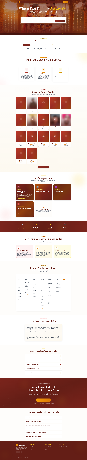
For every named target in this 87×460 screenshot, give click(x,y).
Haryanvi (49, 48)
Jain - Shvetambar (28, 289)
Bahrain (34, 279)
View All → (27, 294)
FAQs (46, 449)
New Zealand (35, 291)
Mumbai (42, 282)
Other (18, 299)
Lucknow (42, 291)
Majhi (41, 48)
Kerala (49, 292)
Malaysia (34, 290)
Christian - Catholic (28, 284)
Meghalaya (49, 298)
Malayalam (19, 293)
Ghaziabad (42, 305)
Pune (41, 287)
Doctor (57, 280)
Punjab (49, 303)
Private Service (58, 288)
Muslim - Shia (27, 282)
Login (31, 449)
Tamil (18, 285)
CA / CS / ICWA (58, 284)
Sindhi (53, 48)
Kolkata (42, 284)
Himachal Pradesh (50, 288)
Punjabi (28, 48)
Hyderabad (42, 285)
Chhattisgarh (50, 283)
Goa (48, 284)
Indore (42, 296)
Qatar (34, 293)
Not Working (57, 291)
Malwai (38, 48)
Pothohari (44, 48)
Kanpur (42, 293)
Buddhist (26, 291)
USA (33, 299)
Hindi (31, 48)
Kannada (19, 290)
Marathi (19, 284)
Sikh (26, 279)
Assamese (19, 296)
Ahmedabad (42, 288)
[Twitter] (19, 452)
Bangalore (42, 279)
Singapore (34, 296)
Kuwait (34, 288)
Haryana (49, 287)
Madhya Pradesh (50, 294)
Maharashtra (49, 295)
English (59, 48)
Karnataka (49, 291)
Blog (31, 450)
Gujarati (19, 287)
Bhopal (42, 299)
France (34, 282)
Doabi (34, 48)
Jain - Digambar (27, 288)
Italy (33, 287)
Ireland (34, 285)
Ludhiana (42, 307)
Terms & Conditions (48, 446)
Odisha (49, 302)
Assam (49, 280)
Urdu (55, 48)
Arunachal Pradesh (50, 279)
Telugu (19, 282)
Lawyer (57, 283)
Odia (18, 291)
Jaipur (41, 290)
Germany (34, 284)
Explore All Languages (43, 49)
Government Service (58, 287)
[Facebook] (17, 452)
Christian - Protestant (26, 286)
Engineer (57, 279)
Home (32, 446)
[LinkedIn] (21, 452)
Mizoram (49, 299)
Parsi (26, 292)
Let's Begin (60, 20)
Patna (41, 302)
